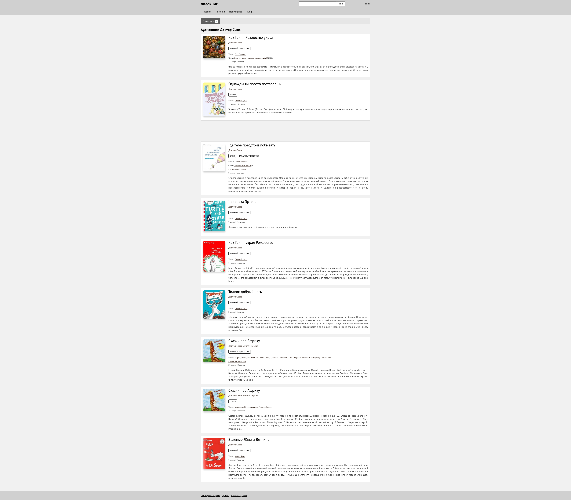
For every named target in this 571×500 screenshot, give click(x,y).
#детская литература (237, 169)
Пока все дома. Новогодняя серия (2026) (251, 58)
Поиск (340, 4)
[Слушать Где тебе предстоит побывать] (214, 157)
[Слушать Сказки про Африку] (214, 350)
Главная (207, 11)
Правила (225, 495)
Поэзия (233, 95)
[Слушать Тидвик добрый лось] (214, 304)
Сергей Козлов (250, 346)
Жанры (250, 11)
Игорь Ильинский (323, 357)
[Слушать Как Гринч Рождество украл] (214, 47)
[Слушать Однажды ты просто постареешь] (214, 99)
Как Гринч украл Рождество (250, 242)
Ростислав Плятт (308, 357)
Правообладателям (239, 495)
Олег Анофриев (294, 357)
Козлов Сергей (250, 395)
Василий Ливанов (279, 357)
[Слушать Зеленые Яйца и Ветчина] (214, 453)
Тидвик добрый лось (245, 291)
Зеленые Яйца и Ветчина (248, 439)
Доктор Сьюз (235, 42)
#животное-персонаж (237, 361)
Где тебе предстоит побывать (251, 145)
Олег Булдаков (240, 54)
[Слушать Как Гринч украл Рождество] (214, 256)
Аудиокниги (210, 21)
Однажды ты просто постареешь (254, 83)
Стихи (232, 156)
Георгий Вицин (265, 357)
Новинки (220, 11)
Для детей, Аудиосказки (239, 48)
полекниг (209, 3)
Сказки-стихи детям (242, 165)
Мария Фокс (240, 456)
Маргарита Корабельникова (246, 357)
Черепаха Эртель (242, 201)
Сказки (233, 401)
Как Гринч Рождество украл (250, 37)
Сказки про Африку (244, 340)
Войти (367, 4)
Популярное (235, 11)
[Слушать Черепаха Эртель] (214, 215)
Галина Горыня (241, 100)
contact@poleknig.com (210, 495)
